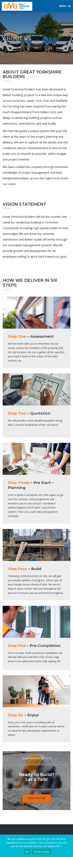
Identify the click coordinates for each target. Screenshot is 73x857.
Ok (27, 851)
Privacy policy (41, 851)
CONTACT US (36, 798)
